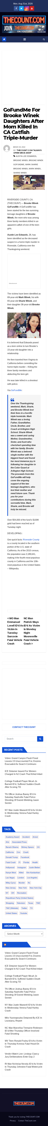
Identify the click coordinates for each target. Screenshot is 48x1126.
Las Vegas (10, 878)
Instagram (21, 867)
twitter (24, 908)
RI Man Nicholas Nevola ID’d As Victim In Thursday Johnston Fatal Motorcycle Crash (24, 1067)
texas (30, 903)
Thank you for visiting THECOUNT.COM (24, 1117)
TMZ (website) (12, 908)
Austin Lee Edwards (26, 156)
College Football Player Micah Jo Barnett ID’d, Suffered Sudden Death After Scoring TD (22, 784)
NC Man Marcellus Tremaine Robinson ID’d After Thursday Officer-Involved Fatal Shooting (24, 1031)
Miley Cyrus (11, 883)
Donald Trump (12, 857)
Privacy (13, 1121)
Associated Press (19, 842)
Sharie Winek (20, 173)
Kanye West (11, 872)
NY (7, 893)
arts (7, 842)
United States (11, 913)
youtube (23, 913)
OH (12, 893)
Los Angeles (32, 878)
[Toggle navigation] (24, 39)
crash (25, 852)
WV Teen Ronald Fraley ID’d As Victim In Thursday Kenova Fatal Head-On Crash (23, 1044)
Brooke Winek (20, 160)
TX (31, 908)
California (10, 852)
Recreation (21, 893)
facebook (25, 857)
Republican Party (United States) (19, 898)
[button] (44, 39)
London (21, 878)
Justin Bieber (34, 867)
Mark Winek (35, 169)
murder (22, 883)
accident (26, 837)
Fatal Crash (11, 862)
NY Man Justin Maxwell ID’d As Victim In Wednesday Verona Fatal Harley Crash (23, 813)
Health (35, 862)
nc (29, 883)
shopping (10, 903)
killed (21, 872)
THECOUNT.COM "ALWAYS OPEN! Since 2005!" (27, 151)
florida (26, 862)
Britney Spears (27, 847)
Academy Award (12, 837)
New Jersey (11, 888)
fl (19, 862)
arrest (35, 837)
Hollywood (10, 867)
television (21, 903)
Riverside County (31, 540)
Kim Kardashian (33, 872)
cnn (18, 852)
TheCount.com (16, 944)
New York (23, 888)
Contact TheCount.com (27, 1121)
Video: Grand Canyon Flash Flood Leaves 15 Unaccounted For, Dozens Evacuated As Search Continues (23, 761)
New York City (35, 888)
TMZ (38, 903)
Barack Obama (12, 847)
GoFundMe (16, 390)
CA (38, 847)
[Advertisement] (24, 78)
